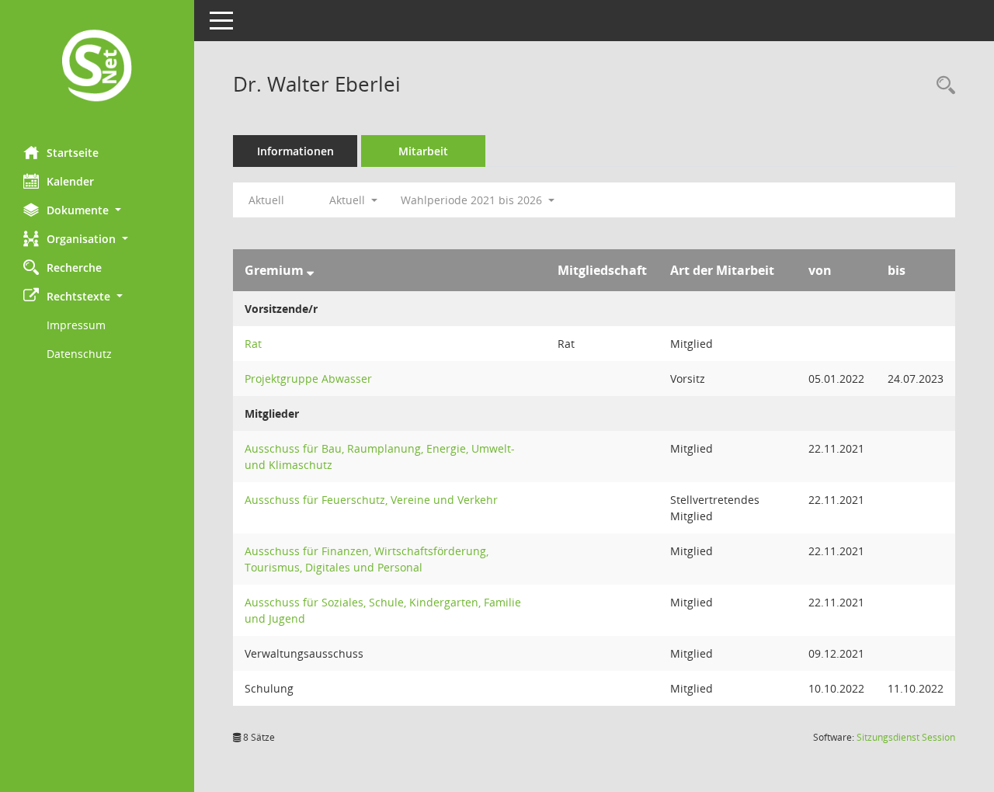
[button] (97, 210)
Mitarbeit (423, 151)
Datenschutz (79, 353)
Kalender (70, 181)
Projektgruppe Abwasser (308, 378)
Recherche (74, 267)
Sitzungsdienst (906, 737)
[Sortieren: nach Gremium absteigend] (310, 270)
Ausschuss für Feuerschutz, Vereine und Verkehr (371, 499)
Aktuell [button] (348, 200)
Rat (253, 343)
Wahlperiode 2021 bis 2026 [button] (473, 200)
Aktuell (266, 200)
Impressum (76, 325)
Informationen (295, 151)
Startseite (73, 152)
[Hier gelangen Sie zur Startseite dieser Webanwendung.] (97, 67)
